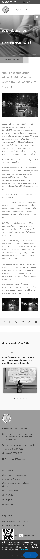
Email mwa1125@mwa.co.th (16, 459)
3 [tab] (17, 398)
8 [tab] (24, 398)
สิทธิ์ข (4, 490)
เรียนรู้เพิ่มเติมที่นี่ (24, 549)
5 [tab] (20, 398)
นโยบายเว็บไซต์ (7, 470)
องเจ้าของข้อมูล (12, 490)
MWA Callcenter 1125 (10, 2)
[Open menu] (36, 9)
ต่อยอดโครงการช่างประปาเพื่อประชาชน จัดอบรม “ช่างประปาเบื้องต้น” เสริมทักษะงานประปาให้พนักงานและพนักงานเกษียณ (18, 360)
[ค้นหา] (30, 9)
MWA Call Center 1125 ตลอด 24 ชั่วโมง (20, 445)
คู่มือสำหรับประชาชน (10, 495)
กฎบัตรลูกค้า (7, 499)
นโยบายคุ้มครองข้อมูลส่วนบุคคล (14, 475)
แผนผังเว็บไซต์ (7, 504)
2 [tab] (16, 398)
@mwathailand (29, 535)
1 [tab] (14, 398)
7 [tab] (23, 398)
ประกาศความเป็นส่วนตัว (11, 479)
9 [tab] (26, 398)
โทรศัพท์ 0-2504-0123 (14, 449)
